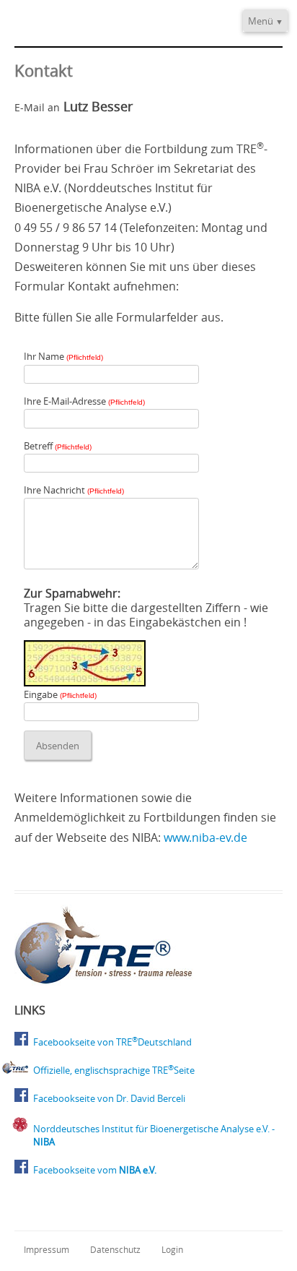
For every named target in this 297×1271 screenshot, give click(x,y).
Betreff (58, 445)
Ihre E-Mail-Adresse (84, 401)
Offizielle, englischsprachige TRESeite (114, 1070)
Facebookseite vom (94, 1169)
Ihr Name (63, 356)
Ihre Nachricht (74, 489)
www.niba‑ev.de (205, 837)
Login (172, 1249)
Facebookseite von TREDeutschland (112, 1041)
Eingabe (60, 694)
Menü (260, 20)
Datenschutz (115, 1249)
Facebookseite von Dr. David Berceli (109, 1098)
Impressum (46, 1249)
